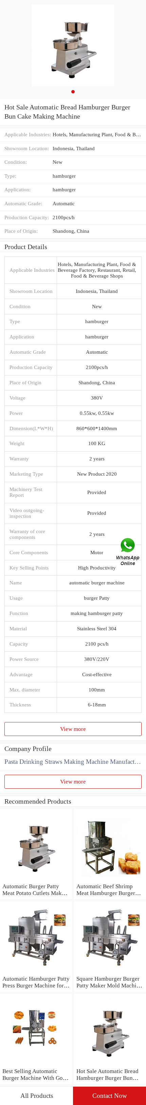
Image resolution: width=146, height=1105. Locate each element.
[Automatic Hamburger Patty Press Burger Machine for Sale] (36, 971)
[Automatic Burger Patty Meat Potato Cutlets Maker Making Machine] (36, 879)
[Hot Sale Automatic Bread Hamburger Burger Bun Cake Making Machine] (110, 1063)
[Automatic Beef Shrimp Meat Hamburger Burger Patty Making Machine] (110, 879)
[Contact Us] (128, 552)
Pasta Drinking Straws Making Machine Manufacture (73, 761)
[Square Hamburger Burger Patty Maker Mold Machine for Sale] (110, 971)
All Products (36, 1095)
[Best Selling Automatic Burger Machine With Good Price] (36, 1063)
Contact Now (109, 1095)
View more (73, 728)
